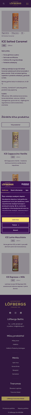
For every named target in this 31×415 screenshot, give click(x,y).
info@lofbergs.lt (19, 326)
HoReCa (15, 344)
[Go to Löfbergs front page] (15, 5)
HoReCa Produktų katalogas (15, 348)
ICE (4, 45)
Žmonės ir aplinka (15, 388)
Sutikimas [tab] (5, 190)
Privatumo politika (9, 408)
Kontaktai (15, 374)
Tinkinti (14, 225)
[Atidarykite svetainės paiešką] (4, 4)
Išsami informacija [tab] (16, 190)
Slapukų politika (23, 408)
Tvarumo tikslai (15, 392)
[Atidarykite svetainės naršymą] (27, 4)
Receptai (15, 370)
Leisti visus (15, 219)
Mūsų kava (15, 340)
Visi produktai (15, 125)
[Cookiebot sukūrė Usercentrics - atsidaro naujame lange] (22, 184)
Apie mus (15, 362)
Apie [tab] (27, 190)
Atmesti (15, 230)
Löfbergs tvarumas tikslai (15, 398)
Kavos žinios (15, 366)
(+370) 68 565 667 (17, 324)
